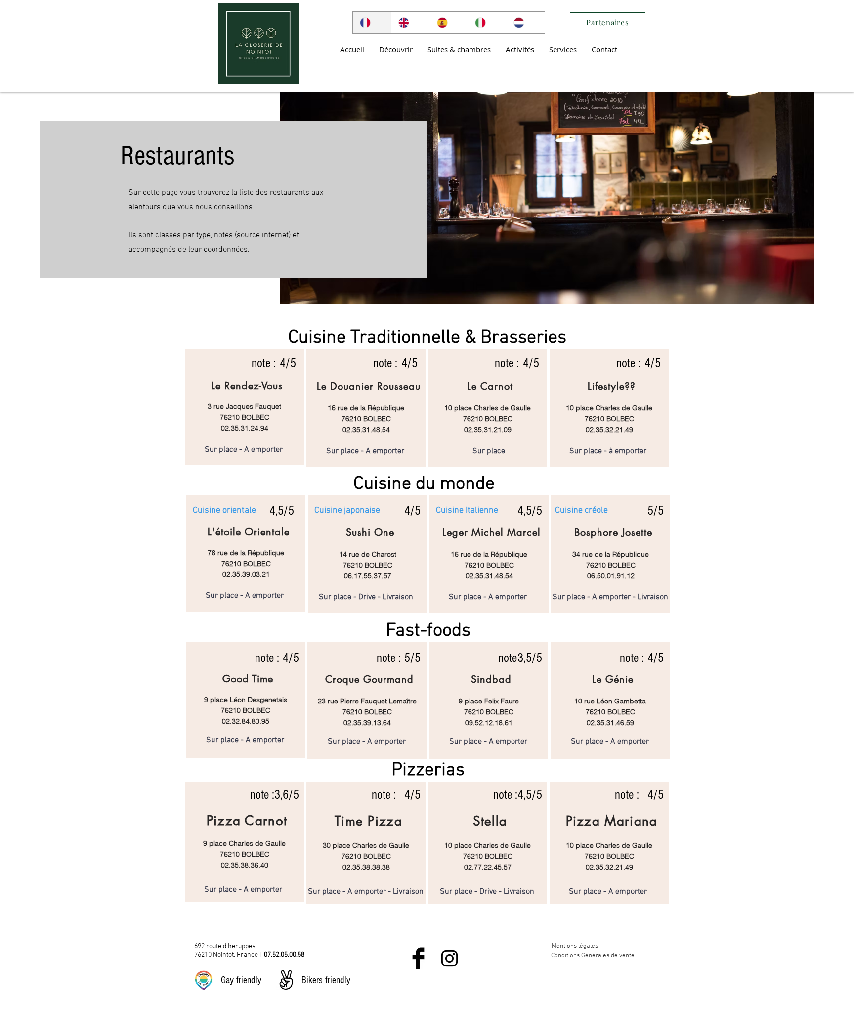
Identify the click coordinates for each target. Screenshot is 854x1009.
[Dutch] (525, 22)
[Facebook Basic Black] (418, 958)
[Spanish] (448, 22)
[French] (372, 22)
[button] (396, 49)
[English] (410, 22)
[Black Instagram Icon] (449, 958)
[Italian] (487, 22)
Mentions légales (575, 946)
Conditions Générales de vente (593, 956)
